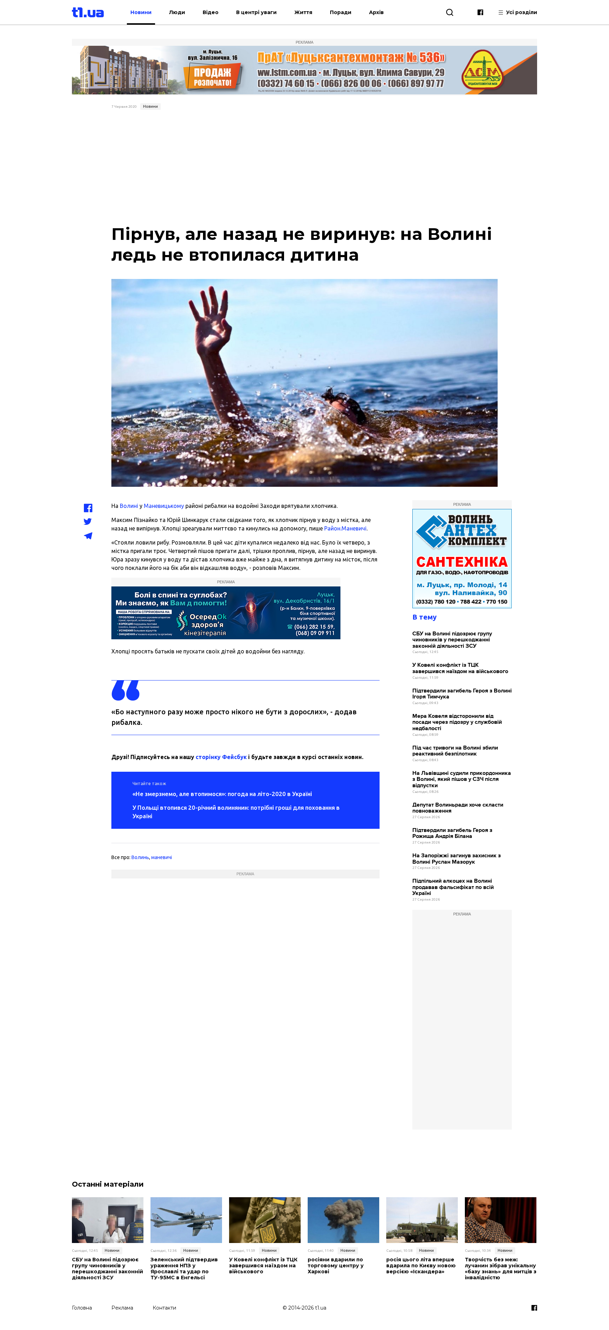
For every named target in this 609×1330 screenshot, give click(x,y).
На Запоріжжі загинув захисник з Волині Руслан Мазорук (456, 859)
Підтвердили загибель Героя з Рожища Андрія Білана (452, 833)
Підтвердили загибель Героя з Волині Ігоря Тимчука (462, 694)
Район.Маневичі (345, 528)
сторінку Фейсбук (221, 757)
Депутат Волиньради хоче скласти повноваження (457, 808)
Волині (129, 506)
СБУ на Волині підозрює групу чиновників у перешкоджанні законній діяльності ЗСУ (452, 640)
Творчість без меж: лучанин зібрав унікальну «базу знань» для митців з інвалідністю (500, 1268)
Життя (303, 12)
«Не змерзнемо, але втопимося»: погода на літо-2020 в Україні (222, 793)
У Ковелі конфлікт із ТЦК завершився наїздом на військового (460, 668)
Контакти (164, 1308)
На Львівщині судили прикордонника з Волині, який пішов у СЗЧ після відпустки (461, 779)
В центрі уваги (256, 12)
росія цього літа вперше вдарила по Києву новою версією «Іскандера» (421, 1265)
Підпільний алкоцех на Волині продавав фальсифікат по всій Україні (453, 887)
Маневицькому (164, 506)
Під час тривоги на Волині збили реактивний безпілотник (455, 751)
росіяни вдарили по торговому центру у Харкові (336, 1265)
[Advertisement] (304, 165)
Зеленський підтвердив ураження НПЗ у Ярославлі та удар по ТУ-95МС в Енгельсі (184, 1268)
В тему (424, 617)
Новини (141, 12)
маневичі (161, 857)
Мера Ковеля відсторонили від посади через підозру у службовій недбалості (457, 722)
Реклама (122, 1308)
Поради (340, 12)
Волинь (140, 857)
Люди (177, 12)
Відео (211, 12)
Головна (82, 1308)
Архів (376, 12)
